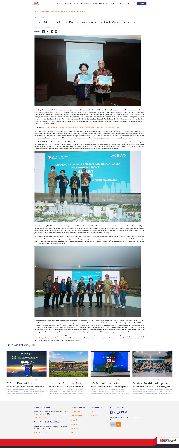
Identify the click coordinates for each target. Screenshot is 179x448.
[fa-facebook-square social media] (111, 412)
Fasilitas (94, 3)
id (38, 11)
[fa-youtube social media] (122, 412)
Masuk (142, 3)
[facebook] (43, 31)
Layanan (119, 3)
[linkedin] (51, 31)
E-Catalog (128, 3)
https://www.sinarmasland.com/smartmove (104, 336)
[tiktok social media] (115, 412)
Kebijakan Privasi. (126, 418)
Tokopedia (95, 416)
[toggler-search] (134, 3)
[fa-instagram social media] (118, 412)
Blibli (93, 412)
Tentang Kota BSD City (71, 3)
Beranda (59, 3)
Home (34, 11)
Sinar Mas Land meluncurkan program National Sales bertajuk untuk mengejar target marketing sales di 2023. (84, 127)
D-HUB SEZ (75, 432)
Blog (73, 424)
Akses (112, 3)
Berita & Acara (103, 3)
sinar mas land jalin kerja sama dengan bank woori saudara (69, 11)
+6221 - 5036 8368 (40, 418)
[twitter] (47, 32)
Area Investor (76, 416)
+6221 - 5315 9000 (40, 432)
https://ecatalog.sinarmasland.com (49, 338)
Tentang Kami (76, 412)
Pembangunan (84, 3)
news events (45, 11)
